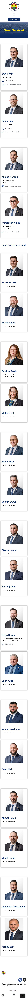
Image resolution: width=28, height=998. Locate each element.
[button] (14, 14)
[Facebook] (20, 980)
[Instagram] (24, 980)
